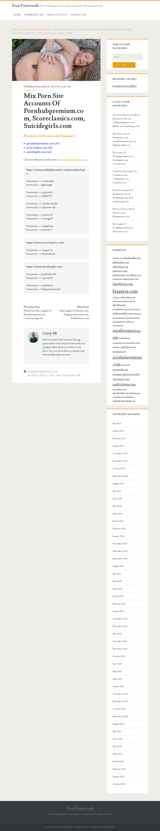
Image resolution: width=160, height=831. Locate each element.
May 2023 (117, 581)
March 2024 (118, 521)
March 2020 (118, 761)
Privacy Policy (57, 15)
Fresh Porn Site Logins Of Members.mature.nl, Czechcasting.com (37, 314)
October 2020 (119, 709)
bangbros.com (123, 284)
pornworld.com (120, 369)
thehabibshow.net (134, 393)
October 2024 (119, 468)
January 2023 (118, 611)
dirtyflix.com (119, 305)
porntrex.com (125, 365)
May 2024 (117, 506)
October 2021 (119, 656)
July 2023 (117, 574)
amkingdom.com (121, 262)
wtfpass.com (119, 400)
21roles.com (118, 258)
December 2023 (120, 543)
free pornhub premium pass (72, 159)
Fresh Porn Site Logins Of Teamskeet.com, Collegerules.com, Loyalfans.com (125, 177)
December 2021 (120, 641)
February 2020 (119, 769)
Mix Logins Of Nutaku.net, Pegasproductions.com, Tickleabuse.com (74, 314)
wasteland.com (129, 397)
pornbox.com (119, 351)
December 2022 (120, 619)
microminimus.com (119, 322)
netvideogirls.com (124, 338)
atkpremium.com (130, 279)
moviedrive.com (118, 325)
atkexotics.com (120, 271)
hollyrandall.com (122, 313)
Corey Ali (65, 86)
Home (17, 15)
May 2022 (117, 634)
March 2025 (118, 431)
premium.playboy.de (123, 374)
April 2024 (117, 513)
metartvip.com (133, 318)
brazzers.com (125, 291)
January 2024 (118, 536)
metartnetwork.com (119, 318)
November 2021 (120, 649)
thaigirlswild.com (120, 393)
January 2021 (118, 686)
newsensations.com (119, 343)
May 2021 (117, 671)
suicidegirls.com (68, 375)
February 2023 (119, 604)
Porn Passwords (25, 5)
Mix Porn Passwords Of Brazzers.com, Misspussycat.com (124, 213)
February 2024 (119, 528)
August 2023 (118, 566)
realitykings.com (124, 384)
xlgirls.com (130, 401)
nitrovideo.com (133, 343)
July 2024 (117, 491)
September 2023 (120, 558)
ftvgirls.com (136, 309)
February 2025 (119, 438)
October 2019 (119, 784)
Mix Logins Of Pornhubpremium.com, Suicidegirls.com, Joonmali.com (123, 158)
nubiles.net (116, 347)
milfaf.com (130, 322)
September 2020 (120, 716)
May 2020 (117, 746)
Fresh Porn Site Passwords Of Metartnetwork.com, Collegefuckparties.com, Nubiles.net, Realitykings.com (126, 120)
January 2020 (119, 776)
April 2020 (117, 754)
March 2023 (118, 596)
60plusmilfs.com (132, 258)
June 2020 (117, 739)
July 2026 (117, 423)
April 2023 (117, 589)
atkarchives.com (120, 266)
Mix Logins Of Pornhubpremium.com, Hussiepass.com (123, 228)
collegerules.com (127, 297)
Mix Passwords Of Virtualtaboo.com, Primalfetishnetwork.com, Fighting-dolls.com (124, 139)
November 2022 (120, 626)
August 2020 (118, 724)
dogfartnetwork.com (122, 309)
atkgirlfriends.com (121, 275)
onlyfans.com (128, 347)
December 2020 (120, 694)
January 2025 (118, 446)
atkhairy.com (135, 275)
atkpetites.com (117, 279)
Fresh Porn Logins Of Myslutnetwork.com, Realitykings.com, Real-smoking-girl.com (123, 196)
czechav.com (117, 301)
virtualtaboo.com (118, 397)
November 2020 (120, 701)
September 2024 (120, 476)
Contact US (78, 15)
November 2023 (120, 551)
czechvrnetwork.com (128, 301)
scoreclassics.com (41, 375)
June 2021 (117, 664)
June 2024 (117, 498)
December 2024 (120, 453)
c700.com (116, 297)
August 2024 (118, 483)
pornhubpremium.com (43, 372)
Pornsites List (34, 15)
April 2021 (117, 679)
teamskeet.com (119, 389)
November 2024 (120, 461)
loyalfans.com (137, 314)
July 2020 (117, 731)
